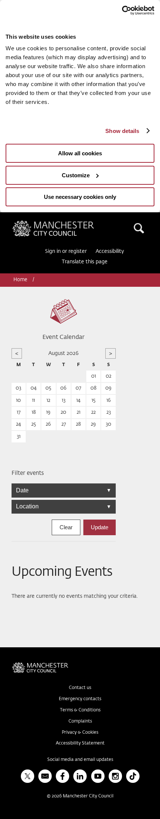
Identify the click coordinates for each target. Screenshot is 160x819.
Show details (122, 131)
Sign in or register (66, 251)
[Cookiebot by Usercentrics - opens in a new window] (121, 10)
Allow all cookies (80, 153)
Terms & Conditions (80, 710)
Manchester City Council (66, 223)
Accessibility (110, 251)
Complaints (80, 721)
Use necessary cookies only (80, 197)
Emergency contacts (80, 699)
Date (63, 490)
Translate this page (85, 261)
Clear (66, 527)
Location (63, 506)
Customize (76, 175)
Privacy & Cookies (80, 732)
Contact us (80, 688)
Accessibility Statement (80, 743)
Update (99, 527)
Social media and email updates (80, 760)
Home (20, 279)
